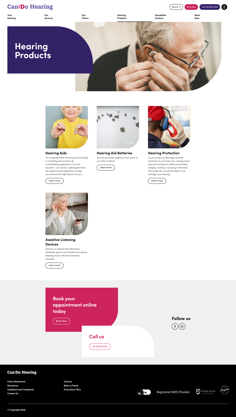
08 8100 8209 (99, 346)
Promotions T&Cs (72, 389)
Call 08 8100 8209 (211, 7)
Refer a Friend (71, 385)
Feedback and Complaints (20, 389)
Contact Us (12, 393)
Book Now (191, 7)
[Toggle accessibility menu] (224, 7)
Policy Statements (16, 381)
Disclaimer (12, 385)
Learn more (54, 180)
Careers (82, 381)
